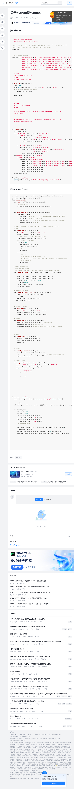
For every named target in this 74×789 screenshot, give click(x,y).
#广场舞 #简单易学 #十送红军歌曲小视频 (20, 737)
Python (64, 629)
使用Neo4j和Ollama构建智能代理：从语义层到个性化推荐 (30, 656)
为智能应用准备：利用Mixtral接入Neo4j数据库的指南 (29, 686)
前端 (70, 621)
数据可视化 (68, 718)
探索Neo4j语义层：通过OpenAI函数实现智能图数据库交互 (30, 664)
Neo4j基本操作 (15, 716)
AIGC (69, 696)
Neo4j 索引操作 (15, 671)
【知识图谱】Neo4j (17, 649)
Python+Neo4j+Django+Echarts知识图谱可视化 (27, 626)
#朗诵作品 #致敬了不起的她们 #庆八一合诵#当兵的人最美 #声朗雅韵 (28, 773)
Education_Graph (15, 545)
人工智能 (68, 704)
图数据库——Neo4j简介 (18, 634)
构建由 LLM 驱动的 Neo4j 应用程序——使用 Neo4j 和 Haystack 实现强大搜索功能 (39, 694)
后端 (70, 636)
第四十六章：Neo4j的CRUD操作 (21, 709)
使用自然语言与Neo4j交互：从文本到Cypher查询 (27, 619)
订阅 (68, 474)
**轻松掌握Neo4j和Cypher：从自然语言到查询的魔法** (30, 679)
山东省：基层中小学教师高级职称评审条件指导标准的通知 (25, 771)
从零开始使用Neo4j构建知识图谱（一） (24, 724)
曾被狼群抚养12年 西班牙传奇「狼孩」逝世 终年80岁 (24, 778)
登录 (69, 3)
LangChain (64, 696)
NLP (63, 704)
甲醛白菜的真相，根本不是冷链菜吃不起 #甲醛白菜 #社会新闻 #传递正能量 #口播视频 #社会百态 (35, 739)
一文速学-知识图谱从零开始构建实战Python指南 (27, 701)
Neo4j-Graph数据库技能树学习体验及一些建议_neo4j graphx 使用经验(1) (36, 641)
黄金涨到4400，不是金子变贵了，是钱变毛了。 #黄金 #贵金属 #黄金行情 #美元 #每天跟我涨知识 (35, 735)
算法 (59, 704)
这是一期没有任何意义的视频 (17, 741)
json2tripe (13, 541)
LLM (58, 696)
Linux (69, 629)
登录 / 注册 (39, 499)
